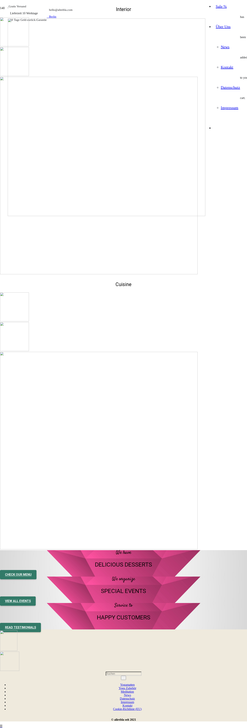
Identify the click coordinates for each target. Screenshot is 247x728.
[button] (1, 726)
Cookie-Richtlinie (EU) (127, 709)
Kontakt (127, 705)
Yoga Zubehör (127, 688)
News (127, 695)
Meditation (127, 691)
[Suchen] (123, 678)
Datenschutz (127, 698)
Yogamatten (127, 684)
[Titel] (106, 215)
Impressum (127, 702)
